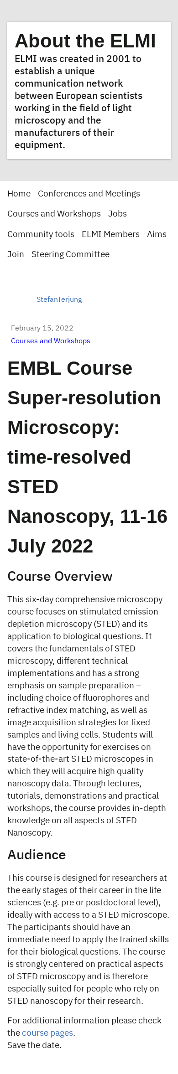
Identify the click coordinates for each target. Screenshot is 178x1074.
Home (19, 194)
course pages (47, 1033)
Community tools (40, 234)
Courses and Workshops (54, 214)
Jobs (117, 214)
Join (15, 254)
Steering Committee (70, 254)
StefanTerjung (59, 300)
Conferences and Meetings (89, 194)
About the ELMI (85, 41)
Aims (157, 234)
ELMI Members (111, 234)
